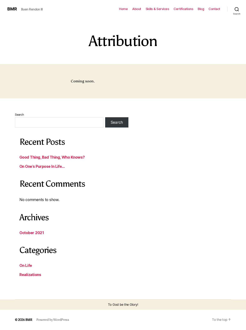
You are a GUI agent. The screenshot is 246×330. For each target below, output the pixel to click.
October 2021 (31, 233)
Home (123, 9)
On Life (25, 265)
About (136, 9)
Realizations (30, 274)
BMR (12, 9)
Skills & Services (157, 9)
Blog (201, 9)
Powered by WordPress (52, 320)
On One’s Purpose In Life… (42, 166)
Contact (214, 9)
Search (19, 114)
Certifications (183, 9)
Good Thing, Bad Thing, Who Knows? (52, 157)
